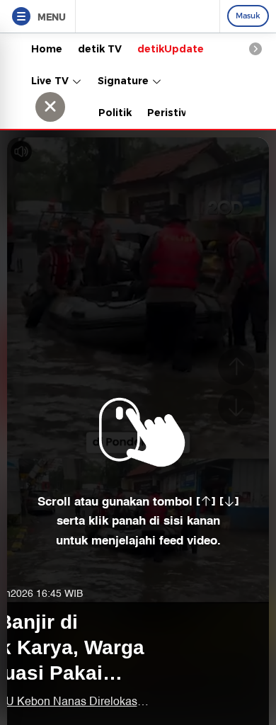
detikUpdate (170, 49)
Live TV (51, 80)
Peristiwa (172, 112)
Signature (124, 80)
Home (46, 49)
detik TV (100, 49)
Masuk (248, 16)
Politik (115, 112)
